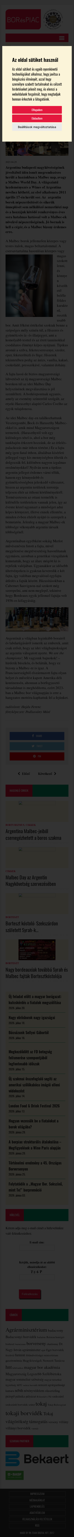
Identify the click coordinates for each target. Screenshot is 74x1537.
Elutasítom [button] (37, 118)
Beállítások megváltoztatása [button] (37, 127)
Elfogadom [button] (37, 110)
